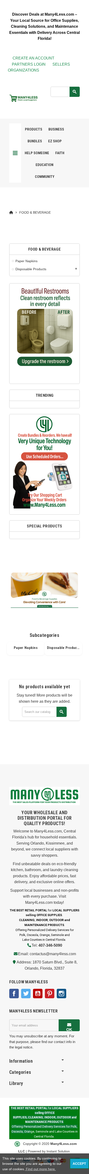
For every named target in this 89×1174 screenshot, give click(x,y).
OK (69, 1029)
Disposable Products (63, 648)
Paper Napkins (25, 648)
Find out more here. (40, 1169)
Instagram (61, 993)
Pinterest (49, 993)
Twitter (26, 993)
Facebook (14, 993)
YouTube (37, 993)
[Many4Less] (23, 98)
